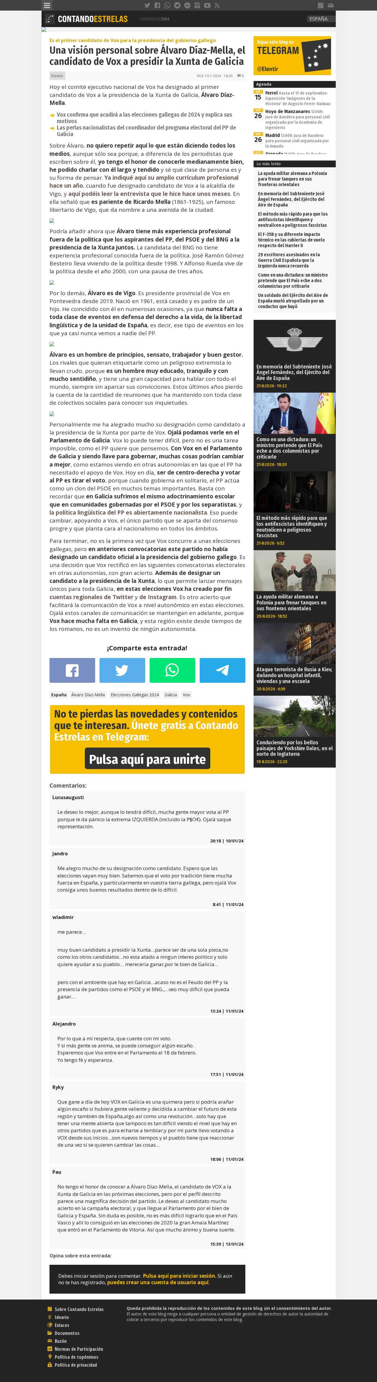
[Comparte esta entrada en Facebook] (72, 673)
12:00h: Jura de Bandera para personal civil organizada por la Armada (297, 141)
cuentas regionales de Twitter (91, 597)
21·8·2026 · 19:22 (272, 386)
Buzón (60, 1341)
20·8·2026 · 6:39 (271, 689)
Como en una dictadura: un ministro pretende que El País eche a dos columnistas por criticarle (293, 280)
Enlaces (61, 1325)
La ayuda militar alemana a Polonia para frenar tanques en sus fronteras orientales (292, 179)
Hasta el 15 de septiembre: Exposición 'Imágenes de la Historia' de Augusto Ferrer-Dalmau (297, 98)
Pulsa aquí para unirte (147, 759)
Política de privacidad (75, 1365)
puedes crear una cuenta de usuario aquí (158, 1282)
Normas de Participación (78, 1349)
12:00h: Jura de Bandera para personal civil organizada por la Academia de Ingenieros (297, 119)
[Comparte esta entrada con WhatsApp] (172, 673)
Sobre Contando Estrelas (79, 1309)
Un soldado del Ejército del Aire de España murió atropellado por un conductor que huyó (293, 300)
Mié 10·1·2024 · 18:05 (215, 75)
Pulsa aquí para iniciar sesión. (179, 1275)
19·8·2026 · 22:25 (272, 761)
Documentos (67, 1333)
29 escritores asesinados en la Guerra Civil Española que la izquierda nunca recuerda (289, 260)
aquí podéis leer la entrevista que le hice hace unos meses (149, 194)
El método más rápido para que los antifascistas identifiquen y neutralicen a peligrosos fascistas (293, 219)
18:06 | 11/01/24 (226, 1159)
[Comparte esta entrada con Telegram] (222, 672)
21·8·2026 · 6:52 (271, 543)
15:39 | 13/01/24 (226, 1244)
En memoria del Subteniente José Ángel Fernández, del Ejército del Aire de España (291, 199)
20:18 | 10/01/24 (226, 841)
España (319, 19)
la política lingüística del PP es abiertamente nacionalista (128, 512)
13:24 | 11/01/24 (226, 1011)
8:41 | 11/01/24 (228, 904)
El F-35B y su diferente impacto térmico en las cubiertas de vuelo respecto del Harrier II (291, 240)
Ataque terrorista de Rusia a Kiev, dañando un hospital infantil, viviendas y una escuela (294, 675)
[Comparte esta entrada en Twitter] (122, 673)
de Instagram (158, 597)
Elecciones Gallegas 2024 (135, 694)
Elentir (57, 75)
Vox (186, 694)
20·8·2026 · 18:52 (272, 616)
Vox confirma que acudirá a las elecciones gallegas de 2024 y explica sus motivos (144, 117)
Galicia (171, 694)
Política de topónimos (76, 1357)
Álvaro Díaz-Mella (88, 694)
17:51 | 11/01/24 (226, 1074)
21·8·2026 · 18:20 (272, 464)
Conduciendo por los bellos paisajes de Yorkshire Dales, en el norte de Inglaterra (295, 748)
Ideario (61, 1317)
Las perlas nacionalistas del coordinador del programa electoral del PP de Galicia (146, 130)
